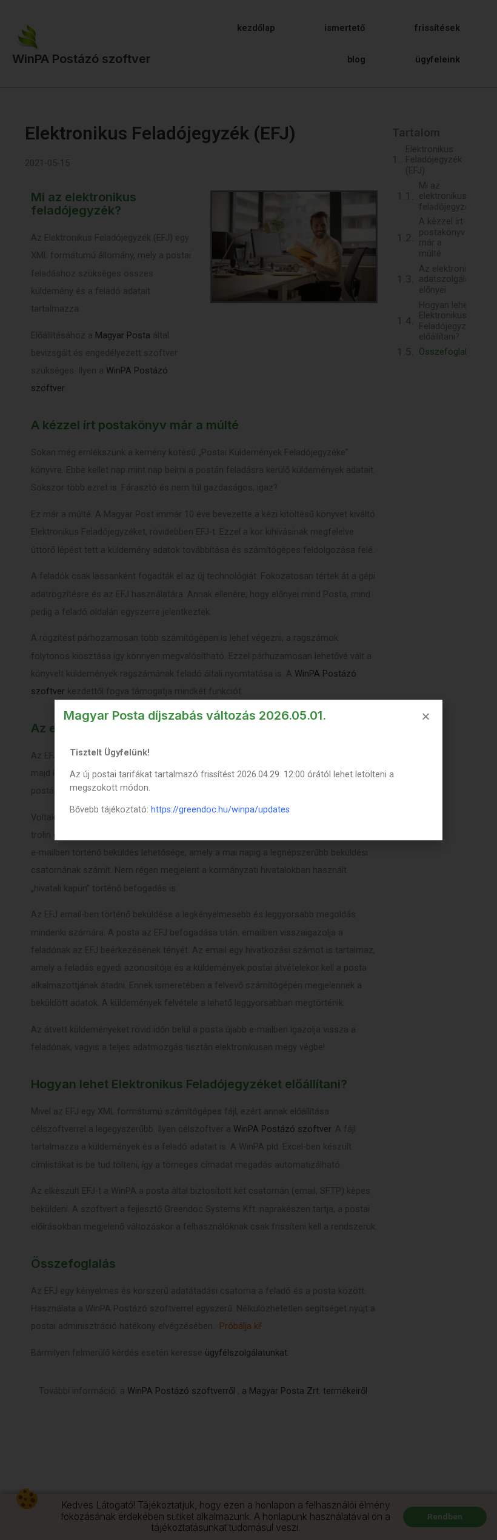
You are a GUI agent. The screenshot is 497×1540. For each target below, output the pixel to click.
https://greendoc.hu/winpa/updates (220, 810)
